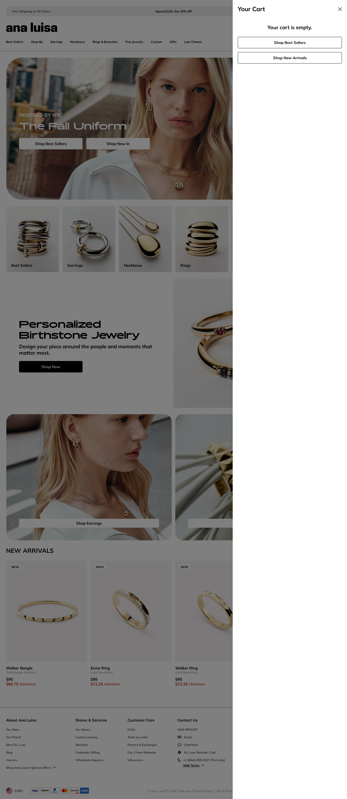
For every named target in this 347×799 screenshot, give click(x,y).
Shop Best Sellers (290, 42)
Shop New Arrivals (290, 57)
